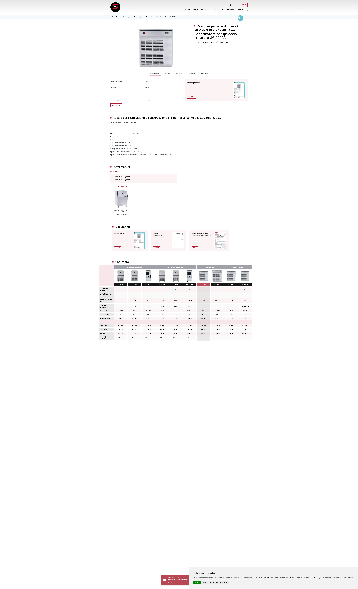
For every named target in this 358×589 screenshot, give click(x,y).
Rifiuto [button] (205, 582)
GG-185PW (189, 285)
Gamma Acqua (238, 267)
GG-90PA (134, 285)
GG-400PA (217, 285)
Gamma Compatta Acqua (175, 267)
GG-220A (203, 285)
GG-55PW (162, 285)
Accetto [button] (196, 582)
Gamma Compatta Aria (134, 267)
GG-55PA (120, 285)
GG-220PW (231, 285)
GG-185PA (148, 285)
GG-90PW (176, 285)
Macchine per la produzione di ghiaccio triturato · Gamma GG (216, 28)
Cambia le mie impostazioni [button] (219, 582)
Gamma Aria (210, 267)
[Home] (115, 7)
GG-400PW (244, 285)
